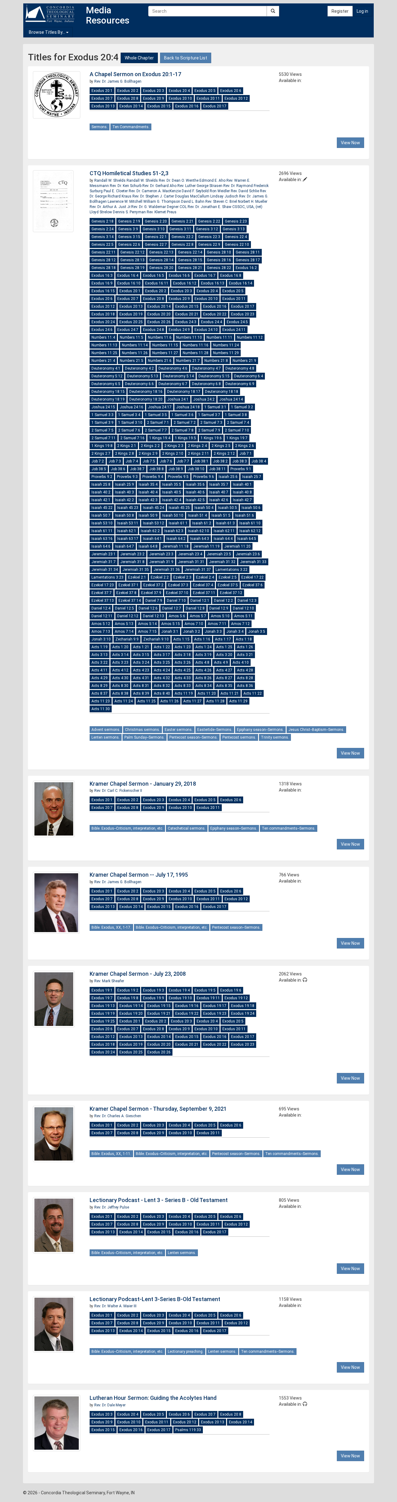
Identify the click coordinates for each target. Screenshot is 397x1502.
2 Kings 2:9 (148, 453)
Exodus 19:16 (186, 1006)
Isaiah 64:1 (152, 538)
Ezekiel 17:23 (102, 585)
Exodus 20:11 (208, 98)
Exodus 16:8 (230, 275)
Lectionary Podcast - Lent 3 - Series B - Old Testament (159, 1200)
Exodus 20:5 (205, 91)
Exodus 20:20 (159, 314)
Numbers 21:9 (244, 360)
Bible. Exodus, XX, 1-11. (111, 1154)
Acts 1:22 (162, 647)
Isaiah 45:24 (153, 508)
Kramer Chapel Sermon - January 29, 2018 (143, 783)
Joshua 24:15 (103, 407)
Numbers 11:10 (189, 337)
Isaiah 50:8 (124, 515)
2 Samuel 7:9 (209, 430)
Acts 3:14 (120, 655)
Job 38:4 (259, 461)
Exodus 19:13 (103, 1006)
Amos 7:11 (217, 624)
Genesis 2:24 (102, 229)
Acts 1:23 (183, 647)
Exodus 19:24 (242, 1013)
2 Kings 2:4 (197, 446)
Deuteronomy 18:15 (108, 391)
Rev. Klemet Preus (161, 212)
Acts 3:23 (120, 662)
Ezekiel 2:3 (182, 577)
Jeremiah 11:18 (175, 546)
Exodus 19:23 (214, 1013)
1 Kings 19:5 (185, 438)
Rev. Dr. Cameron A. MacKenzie (155, 191)
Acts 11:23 (100, 701)
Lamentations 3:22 (232, 569)
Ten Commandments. (130, 127)
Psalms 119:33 (188, 1430)
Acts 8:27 (224, 678)
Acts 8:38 (120, 693)
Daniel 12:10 (243, 608)
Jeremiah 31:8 (132, 562)
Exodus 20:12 (236, 98)
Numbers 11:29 (226, 353)
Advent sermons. (105, 729)
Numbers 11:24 (226, 345)
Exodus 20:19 (131, 314)
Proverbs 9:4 (152, 477)
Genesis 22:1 (156, 237)
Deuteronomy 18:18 (221, 391)
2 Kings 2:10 (172, 453)
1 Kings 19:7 (237, 438)
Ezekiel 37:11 (204, 593)
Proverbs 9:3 (127, 477)
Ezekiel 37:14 (129, 600)
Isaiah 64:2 (176, 538)
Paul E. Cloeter (116, 191)
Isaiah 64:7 (124, 546)
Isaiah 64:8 (148, 546)
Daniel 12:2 (223, 600)
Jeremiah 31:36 (167, 569)
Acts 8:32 (162, 686)
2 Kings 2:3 (173, 446)
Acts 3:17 (162, 655)
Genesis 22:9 (209, 244)
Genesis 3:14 (102, 237)
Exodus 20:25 (131, 322)
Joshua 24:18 (188, 407)
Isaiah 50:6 (251, 508)
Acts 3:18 (183, 655)
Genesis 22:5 (102, 244)
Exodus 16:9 (102, 283)
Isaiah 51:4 (197, 515)
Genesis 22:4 (236, 237)
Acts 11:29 (238, 701)
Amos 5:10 (220, 616)
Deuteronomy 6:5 (105, 384)
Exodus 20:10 (180, 98)
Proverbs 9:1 (240, 469)
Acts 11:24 (123, 701)
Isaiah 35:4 (148, 484)
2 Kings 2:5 (221, 446)
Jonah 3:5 (256, 631)
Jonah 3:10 (101, 639)
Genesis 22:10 (237, 244)
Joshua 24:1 (178, 399)
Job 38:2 (220, 461)
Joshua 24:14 (231, 399)
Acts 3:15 (141, 655)
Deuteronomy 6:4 (248, 376)
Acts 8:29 (99, 686)
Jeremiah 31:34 (104, 569)
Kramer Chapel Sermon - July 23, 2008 (138, 973)
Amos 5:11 (243, 616)
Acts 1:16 (202, 639)
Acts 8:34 (203, 686)
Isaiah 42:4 (171, 500)
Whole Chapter (139, 57)
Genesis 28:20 (161, 268)
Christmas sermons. (142, 729)
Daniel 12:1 (199, 600)
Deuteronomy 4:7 (206, 368)
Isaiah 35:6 (195, 484)
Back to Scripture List (185, 57)
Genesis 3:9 (128, 229)
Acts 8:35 (224, 686)
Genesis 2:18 (102, 221)
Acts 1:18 (244, 639)
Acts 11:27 (192, 701)
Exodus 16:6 (179, 275)
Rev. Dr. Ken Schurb (126, 186)
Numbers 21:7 (188, 360)
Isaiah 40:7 (218, 492)
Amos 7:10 (194, 624)
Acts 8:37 (99, 693)
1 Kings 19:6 (211, 438)
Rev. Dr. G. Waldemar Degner (155, 207)
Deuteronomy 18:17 (183, 391)
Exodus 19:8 (127, 998)
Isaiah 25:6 (228, 477)
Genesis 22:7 (156, 244)
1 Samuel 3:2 (242, 407)
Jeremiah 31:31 (191, 562)
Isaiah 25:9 (124, 484)
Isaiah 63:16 (102, 538)
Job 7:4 (132, 461)
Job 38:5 (98, 469)
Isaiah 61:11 (102, 531)
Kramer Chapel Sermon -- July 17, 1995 (139, 874)
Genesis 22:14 (190, 252)
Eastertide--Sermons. (214, 729)
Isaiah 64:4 (223, 538)
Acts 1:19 (99, 647)
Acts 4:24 (162, 670)
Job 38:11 (217, 469)
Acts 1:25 (224, 647)
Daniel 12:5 (124, 608)
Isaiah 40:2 (100, 492)
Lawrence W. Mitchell (125, 201)
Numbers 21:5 (131, 360)
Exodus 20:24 (103, 322)
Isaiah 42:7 (242, 500)
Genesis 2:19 (129, 221)
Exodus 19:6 (230, 990)
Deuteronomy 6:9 (239, 384)
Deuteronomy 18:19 (108, 399)
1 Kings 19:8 (102, 446)
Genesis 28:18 (103, 268)
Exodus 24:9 (179, 330)
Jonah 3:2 (191, 631)
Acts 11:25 (146, 701)
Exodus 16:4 (127, 275)
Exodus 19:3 (153, 990)
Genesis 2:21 (183, 221)
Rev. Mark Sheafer (109, 981)
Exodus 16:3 (102, 275)
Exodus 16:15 (103, 291)
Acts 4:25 (183, 670)
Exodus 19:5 (205, 990)
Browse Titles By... (47, 32)
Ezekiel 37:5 (228, 585)
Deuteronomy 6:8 (206, 384)
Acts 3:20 (224, 655)
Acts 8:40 (162, 693)
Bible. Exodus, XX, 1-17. (111, 927)
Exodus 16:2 (246, 268)
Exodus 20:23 (242, 314)
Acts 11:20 (207, 693)
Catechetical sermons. (187, 828)
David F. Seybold (196, 191)
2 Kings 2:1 (126, 446)
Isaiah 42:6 (218, 500)
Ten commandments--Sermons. (288, 828)
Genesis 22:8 (183, 244)
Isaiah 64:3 (199, 538)
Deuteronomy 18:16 (146, 391)
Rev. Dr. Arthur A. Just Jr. (110, 207)
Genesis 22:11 (103, 252)
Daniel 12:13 (153, 616)
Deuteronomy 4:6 (172, 368)
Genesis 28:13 (132, 260)
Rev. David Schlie (245, 191)
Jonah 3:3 (213, 631)
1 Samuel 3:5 (156, 415)
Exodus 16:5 (153, 275)
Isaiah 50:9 (148, 515)
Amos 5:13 (124, 624)
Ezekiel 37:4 (203, 585)
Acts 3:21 (245, 655)
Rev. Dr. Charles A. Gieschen (117, 1116)
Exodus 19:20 (131, 1013)
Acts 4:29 (99, 678)
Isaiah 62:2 (150, 531)
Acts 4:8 (202, 662)
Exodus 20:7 (102, 98)
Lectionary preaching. (185, 1351)
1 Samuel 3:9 (102, 422)
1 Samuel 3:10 (130, 422)
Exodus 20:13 (103, 106)
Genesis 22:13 (161, 252)
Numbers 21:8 (216, 360)
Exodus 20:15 (159, 106)
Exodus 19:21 (159, 1013)
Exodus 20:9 (153, 98)
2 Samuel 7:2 (185, 422)
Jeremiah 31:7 (103, 562)
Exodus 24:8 (153, 330)
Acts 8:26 (203, 678)
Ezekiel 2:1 (137, 577)
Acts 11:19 (184, 693)
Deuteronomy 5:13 (142, 376)
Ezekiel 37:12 (231, 593)
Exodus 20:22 (214, 314)
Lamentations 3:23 (107, 577)
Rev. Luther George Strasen (200, 186)
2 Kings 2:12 (224, 453)
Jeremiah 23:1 (103, 554)
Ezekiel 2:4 (205, 577)
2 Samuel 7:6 (129, 430)
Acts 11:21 (230, 693)
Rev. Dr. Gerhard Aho (159, 186)
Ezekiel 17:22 (252, 577)
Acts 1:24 (203, 647)
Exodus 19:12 (236, 998)
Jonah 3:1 (169, 631)
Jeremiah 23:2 (132, 554)
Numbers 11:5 (131, 337)
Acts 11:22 (252, 693)
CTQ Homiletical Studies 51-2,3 (129, 173)
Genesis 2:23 (236, 221)
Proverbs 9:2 (101, 477)
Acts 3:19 (203, 655)
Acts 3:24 (141, 662)
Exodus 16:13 (212, 283)
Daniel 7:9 (153, 600)
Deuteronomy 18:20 (146, 399)
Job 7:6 (166, 461)
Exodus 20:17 (214, 106)
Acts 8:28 (245, 678)
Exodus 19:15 (159, 1006)
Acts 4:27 (224, 670)
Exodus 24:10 (206, 330)
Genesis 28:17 (248, 260)
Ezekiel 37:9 (151, 593)
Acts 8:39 (141, 693)
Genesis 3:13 (234, 229)
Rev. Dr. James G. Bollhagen (117, 81)
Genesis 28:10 (219, 252)
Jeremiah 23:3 (161, 554)
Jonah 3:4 (234, 631)
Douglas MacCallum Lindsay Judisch (207, 196)
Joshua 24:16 (131, 407)
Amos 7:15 (147, 631)
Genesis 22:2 (183, 237)
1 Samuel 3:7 (209, 415)
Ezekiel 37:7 (101, 593)
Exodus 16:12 (184, 283)
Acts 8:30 (120, 686)
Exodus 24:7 (127, 330)
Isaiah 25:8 (100, 484)
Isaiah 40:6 (195, 492)
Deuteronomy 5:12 (107, 376)
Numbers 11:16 (195, 345)
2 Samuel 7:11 (103, 438)
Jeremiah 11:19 (206, 546)
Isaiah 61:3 (225, 523)
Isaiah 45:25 (179, 508)
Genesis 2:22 (209, 221)
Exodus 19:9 (153, 998)
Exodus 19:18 (242, 1006)
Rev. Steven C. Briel (221, 201)
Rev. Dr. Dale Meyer (110, 1405)
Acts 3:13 (99, 655)
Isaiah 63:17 (127, 538)
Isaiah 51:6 (244, 515)
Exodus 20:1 (102, 91)
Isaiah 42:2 (124, 500)
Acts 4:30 (120, 678)
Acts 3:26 (183, 662)
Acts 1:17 (223, 639)
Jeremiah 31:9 (161, 562)
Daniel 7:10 (176, 600)
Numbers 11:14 (135, 345)
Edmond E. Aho (212, 180)
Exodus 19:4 (179, 990)
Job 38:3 (239, 461)
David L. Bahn (193, 201)
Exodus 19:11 (208, 998)
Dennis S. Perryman (130, 212)
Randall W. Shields (110, 180)
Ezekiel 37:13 (102, 600)
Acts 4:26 (203, 670)
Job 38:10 (196, 469)
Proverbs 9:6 (203, 477)
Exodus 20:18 (103, 314)
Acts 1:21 (141, 647)
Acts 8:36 (245, 686)
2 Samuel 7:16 (132, 438)
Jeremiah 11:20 (237, 546)
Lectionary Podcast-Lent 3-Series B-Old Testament (155, 1299)
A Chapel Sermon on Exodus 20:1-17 (135, 74)
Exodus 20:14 (131, 106)
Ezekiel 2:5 (228, 577)
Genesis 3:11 (180, 229)
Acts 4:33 (183, 678)
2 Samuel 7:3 (211, 422)
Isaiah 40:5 (171, 492)
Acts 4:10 (241, 662)
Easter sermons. (179, 729)
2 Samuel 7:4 (238, 422)
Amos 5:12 (100, 624)
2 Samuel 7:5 (102, 430)
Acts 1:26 (245, 647)
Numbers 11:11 (219, 337)
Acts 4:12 (120, 670)
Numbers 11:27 (165, 353)
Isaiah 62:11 (224, 531)
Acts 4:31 (141, 678)
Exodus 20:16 (186, 106)
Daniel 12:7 (171, 608)
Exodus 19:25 (103, 1021)
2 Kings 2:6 (244, 446)
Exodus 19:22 (186, 1013)
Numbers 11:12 (250, 337)
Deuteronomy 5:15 (214, 376)
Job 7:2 (97, 461)
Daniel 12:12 (127, 616)
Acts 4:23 (141, 670)
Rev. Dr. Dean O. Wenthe (179, 180)
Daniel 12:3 (247, 600)
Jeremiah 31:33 (253, 562)
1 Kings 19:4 (159, 438)
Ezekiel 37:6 (253, 585)
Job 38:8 (156, 469)
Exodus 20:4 (179, 91)
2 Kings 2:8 (124, 453)
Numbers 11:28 (195, 353)
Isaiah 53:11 (127, 523)
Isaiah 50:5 (227, 508)
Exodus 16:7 (205, 275)
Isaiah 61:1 (178, 523)
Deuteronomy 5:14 (178, 376)
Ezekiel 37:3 (178, 585)
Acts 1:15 (181, 639)
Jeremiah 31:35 (136, 569)
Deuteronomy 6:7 (172, 384)
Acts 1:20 (120, 647)
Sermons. (99, 127)
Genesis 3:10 (154, 229)
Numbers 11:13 (104, 345)
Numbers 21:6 (160, 360)
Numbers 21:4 (103, 360)
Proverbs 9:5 (178, 477)
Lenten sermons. (105, 737)
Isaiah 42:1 (100, 500)
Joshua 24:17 (160, 407)
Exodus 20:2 (127, 91)
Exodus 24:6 (102, 330)
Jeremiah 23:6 (248, 554)
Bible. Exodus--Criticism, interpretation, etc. (127, 828)
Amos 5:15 (170, 624)
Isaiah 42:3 (148, 500)
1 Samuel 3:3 (102, 415)
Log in (362, 11)
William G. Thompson (162, 201)
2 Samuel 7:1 (158, 422)
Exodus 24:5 (237, 322)
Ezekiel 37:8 (126, 593)
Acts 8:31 (141, 686)
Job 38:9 (175, 469)
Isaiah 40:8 (242, 492)
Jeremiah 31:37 (198, 569)
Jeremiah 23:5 (219, 554)
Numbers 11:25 (104, 353)
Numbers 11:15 (165, 345)
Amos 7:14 (124, 631)
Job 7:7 (183, 461)
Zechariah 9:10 (156, 639)
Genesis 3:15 (129, 237)
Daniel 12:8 (195, 608)
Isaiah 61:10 (250, 523)
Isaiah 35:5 (171, 484)
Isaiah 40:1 (242, 484)
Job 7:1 (245, 453)
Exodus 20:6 (230, 91)
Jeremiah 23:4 (190, 554)
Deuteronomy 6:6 (139, 384)
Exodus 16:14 (240, 283)
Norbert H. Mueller (252, 201)
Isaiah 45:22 (102, 508)
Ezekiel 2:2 (160, 577)
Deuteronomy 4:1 (105, 368)
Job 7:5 (149, 461)
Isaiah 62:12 (250, 531)
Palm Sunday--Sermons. (144, 737)
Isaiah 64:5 (246, 538)
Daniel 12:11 (102, 616)
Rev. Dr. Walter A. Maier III (115, 1306)
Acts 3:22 (99, 662)
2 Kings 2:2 (150, 446)
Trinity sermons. (275, 737)
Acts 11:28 (215, 701)
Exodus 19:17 (214, 1006)
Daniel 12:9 (218, 608)
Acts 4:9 (221, 662)
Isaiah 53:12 (153, 523)
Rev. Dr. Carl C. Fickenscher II (118, 790)
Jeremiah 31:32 (222, 562)
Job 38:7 (137, 469)
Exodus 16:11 (156, 283)
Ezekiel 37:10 (177, 593)
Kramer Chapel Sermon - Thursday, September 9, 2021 (158, 1108)
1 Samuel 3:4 (129, 415)
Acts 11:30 (100, 709)
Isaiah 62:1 (126, 531)
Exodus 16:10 (129, 283)
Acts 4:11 (99, 670)
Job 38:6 (118, 469)
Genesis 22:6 (129, 244)
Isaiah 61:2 (201, 523)
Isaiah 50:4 (203, 508)
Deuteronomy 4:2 (139, 368)
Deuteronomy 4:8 (239, 368)
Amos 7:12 (240, 624)
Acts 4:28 (245, 670)
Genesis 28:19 (132, 268)
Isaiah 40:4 (148, 492)
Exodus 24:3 (185, 322)
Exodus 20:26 (159, 322)
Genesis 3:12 (207, 229)
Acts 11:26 (169, 701)
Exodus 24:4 (211, 322)
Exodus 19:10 (180, 998)
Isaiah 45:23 (127, 508)
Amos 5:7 (198, 616)
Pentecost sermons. (239, 737)
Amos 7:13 (100, 631)
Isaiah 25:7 (251, 477)
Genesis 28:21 (190, 268)
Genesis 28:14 (161, 260)
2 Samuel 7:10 (237, 430)
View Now (350, 142)
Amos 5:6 (177, 616)
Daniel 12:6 (148, 608)
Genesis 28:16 (219, 260)
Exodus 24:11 (234, 330)
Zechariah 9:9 (127, 639)
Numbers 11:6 (160, 337)
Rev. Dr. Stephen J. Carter (153, 196)
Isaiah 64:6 (100, 546)
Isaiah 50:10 (172, 515)
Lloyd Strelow (101, 212)
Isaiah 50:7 (100, 515)
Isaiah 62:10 (198, 531)
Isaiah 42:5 (195, 500)
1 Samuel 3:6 (183, 415)
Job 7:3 (115, 461)
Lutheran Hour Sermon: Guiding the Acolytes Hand (153, 1398)
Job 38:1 (201, 461)
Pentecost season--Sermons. (193, 737)
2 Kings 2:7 (100, 453)
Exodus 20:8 (127, 98)
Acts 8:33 (183, 686)
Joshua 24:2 (204, 399)
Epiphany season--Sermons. (260, 729)
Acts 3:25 (162, 662)
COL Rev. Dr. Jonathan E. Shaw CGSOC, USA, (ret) (221, 207)
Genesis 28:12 (103, 260)
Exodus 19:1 (102, 990)
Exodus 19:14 (131, 1006)
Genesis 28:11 (248, 252)
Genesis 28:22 (219, 268)
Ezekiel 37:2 (153, 585)
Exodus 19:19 (103, 1013)
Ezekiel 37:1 (128, 585)
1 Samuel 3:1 (215, 407)
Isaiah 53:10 (102, 523)
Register (340, 11)
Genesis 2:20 (156, 221)
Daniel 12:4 (100, 608)
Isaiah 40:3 (124, 492)
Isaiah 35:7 (218, 484)
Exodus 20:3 (153, 91)
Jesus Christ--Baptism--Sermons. (316, 729)
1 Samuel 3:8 (236, 415)
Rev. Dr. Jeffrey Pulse (111, 1207)
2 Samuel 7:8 (183, 430)
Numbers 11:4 (103, 337)
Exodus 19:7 (102, 998)
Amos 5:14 (147, 624)
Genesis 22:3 (209, 237)
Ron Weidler (220, 191)
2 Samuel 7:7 (156, 430)
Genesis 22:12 (132, 252)
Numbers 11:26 (135, 353)
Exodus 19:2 (127, 990)
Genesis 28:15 (190, 260)
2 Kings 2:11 (198, 453)
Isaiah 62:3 (173, 531)
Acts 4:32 (162, 678)
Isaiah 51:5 (221, 515)
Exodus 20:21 (186, 314)
